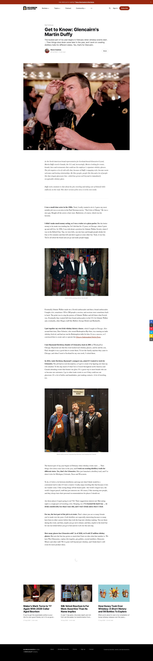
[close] (150, 2)
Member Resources (63, 649)
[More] (91, 8)
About (52, 649)
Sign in (115, 8)
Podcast (68, 8)
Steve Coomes (55, 50)
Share (105, 51)
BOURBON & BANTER (29, 649)
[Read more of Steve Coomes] (47, 50)
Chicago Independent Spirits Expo (88, 337)
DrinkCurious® (28, 651)
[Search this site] (109, 8)
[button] (151, 321)
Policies (75, 649)
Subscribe (124, 8)
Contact (91, 649)
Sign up (83, 649)
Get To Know (49, 25)
